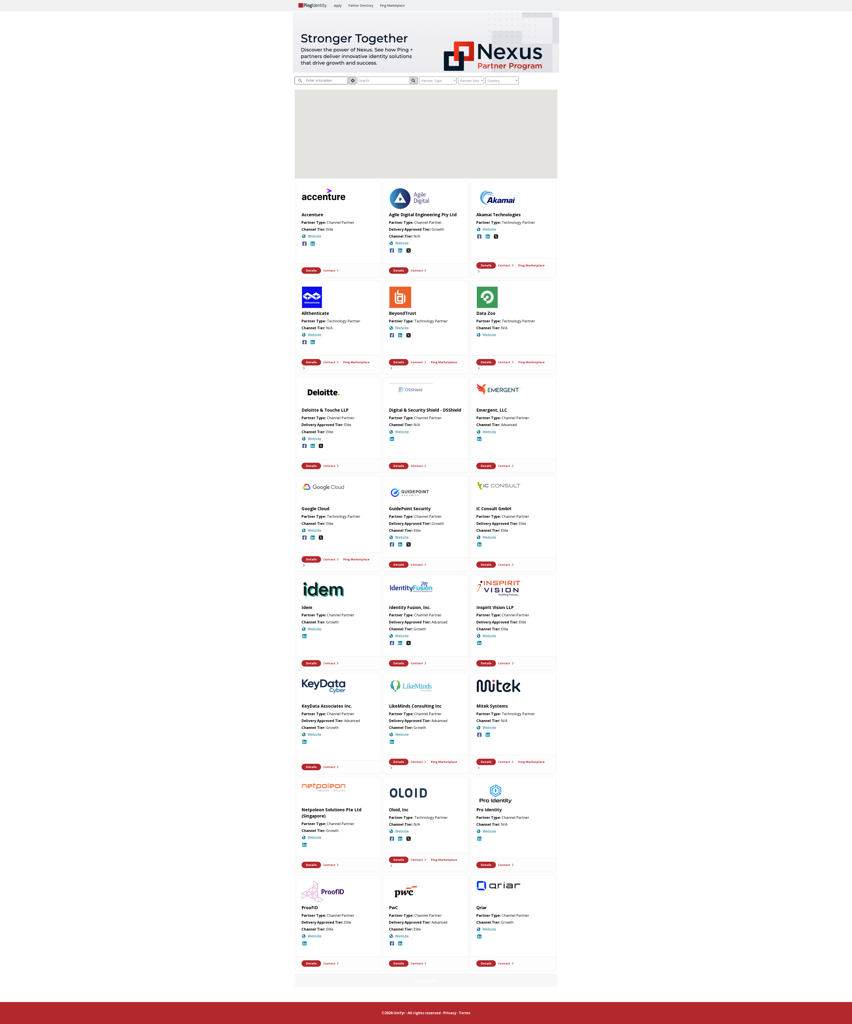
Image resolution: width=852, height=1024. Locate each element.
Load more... (426, 980)
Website (314, 236)
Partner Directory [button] (360, 5)
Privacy (449, 1012)
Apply (338, 5)
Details (311, 270)
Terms (464, 1012)
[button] (419, 158)
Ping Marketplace (392, 5)
